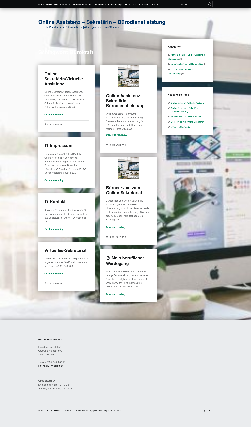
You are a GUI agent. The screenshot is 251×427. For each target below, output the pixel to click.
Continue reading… (55, 114)
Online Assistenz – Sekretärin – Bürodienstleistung (101, 21)
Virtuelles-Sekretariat (65, 250)
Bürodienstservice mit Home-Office (187, 63)
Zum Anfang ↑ (114, 410)
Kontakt (155, 4)
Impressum (144, 4)
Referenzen (130, 4)
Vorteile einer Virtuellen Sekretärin (187, 116)
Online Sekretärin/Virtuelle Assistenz (63, 79)
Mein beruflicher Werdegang (108, 4)
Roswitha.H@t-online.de (51, 365)
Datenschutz (100, 410)
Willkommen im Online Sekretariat (54, 4)
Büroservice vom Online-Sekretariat (124, 190)
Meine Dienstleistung (82, 4)
